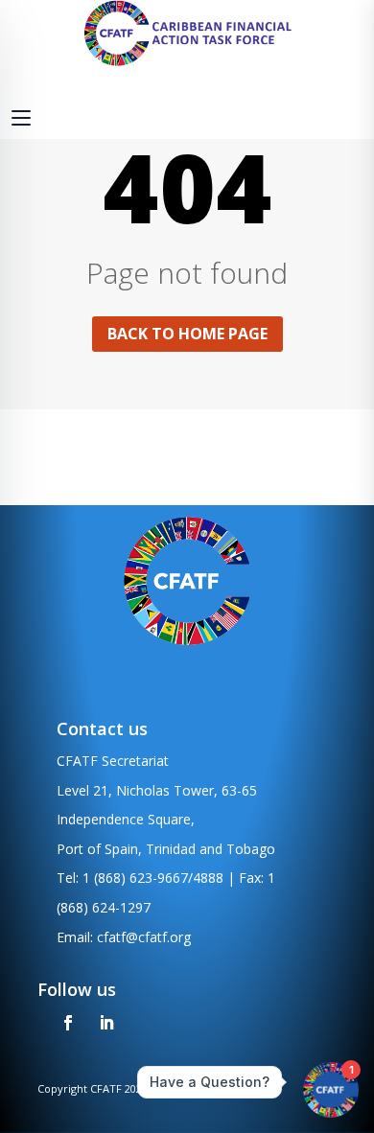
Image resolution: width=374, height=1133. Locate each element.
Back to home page (187, 333)
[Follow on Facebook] (68, 1022)
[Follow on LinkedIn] (106, 1022)
